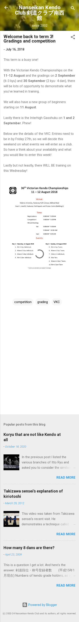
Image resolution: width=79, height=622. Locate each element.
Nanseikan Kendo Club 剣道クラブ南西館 (39, 12)
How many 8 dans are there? (29, 547)
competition (23, 302)
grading (42, 302)
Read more (65, 477)
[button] (72, 37)
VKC (57, 302)
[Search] (72, 9)
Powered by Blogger (42, 605)
